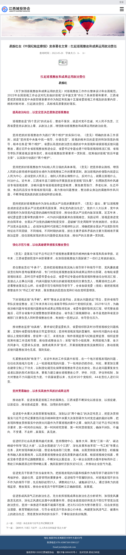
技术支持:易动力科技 (90, 552)
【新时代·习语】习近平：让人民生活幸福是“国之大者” (41, 528)
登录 (121, 2)
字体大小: (75, 53)
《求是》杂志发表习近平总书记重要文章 (34, 523)
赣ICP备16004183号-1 (67, 552)
